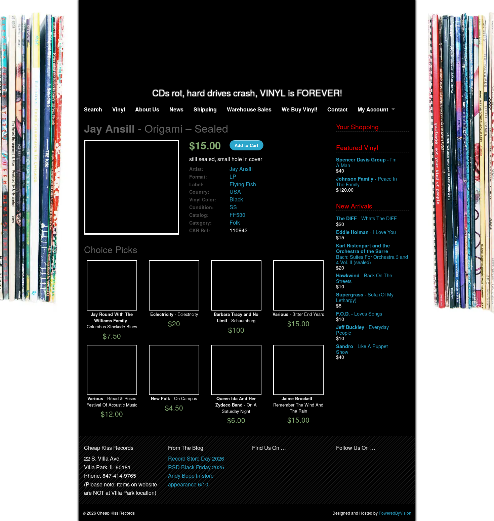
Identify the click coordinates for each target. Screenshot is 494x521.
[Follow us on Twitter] (356, 459)
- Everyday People (362, 329)
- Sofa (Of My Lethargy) (365, 297)
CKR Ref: (199, 230)
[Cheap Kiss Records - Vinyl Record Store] (247, 44)
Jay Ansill (241, 169)
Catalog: (199, 215)
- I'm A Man (366, 162)
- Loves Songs (359, 314)
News (176, 109)
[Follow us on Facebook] (341, 459)
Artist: (196, 169)
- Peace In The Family (366, 181)
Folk (235, 222)
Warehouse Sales (249, 109)
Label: (196, 184)
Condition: (201, 207)
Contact (337, 109)
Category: (200, 223)
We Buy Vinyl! (299, 109)
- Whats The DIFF (366, 218)
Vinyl (118, 109)
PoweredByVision (395, 513)
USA (235, 191)
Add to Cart (246, 145)
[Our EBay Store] (274, 463)
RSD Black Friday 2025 (196, 467)
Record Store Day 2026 (196, 458)
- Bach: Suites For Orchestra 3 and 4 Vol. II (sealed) (372, 254)
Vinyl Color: (202, 199)
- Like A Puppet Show (362, 348)
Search (93, 109)
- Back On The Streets (364, 278)
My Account (373, 109)
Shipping (205, 109)
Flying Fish (243, 184)
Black (236, 199)
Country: (199, 192)
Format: (198, 177)
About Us (147, 109)
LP (233, 176)
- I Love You (366, 232)
